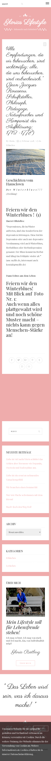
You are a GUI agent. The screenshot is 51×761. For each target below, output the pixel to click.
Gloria (11, 141)
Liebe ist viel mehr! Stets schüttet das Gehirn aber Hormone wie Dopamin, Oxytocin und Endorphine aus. (24, 463)
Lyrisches (11, 565)
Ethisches (10, 145)
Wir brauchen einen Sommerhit (21, 487)
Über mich (25, 663)
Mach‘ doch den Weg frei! (18, 506)
